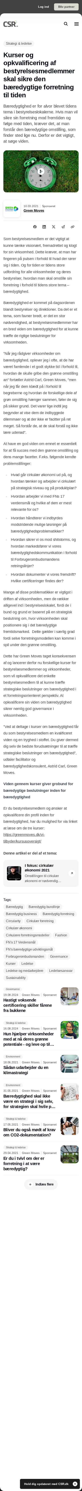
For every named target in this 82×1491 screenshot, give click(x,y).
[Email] (63, 226)
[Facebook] (34, 226)
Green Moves (34, 210)
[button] (72, 873)
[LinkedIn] (44, 226)
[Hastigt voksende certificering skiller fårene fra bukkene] (41, 1000)
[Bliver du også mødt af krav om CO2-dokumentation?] (41, 1127)
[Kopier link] (72, 226)
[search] (66, 24)
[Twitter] (53, 226)
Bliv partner (66, 6)
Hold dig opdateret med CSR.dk (46, 1484)
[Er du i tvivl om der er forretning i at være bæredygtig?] (41, 1158)
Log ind (43, 6)
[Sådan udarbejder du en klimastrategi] (41, 1065)
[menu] (76, 24)
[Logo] (10, 24)
